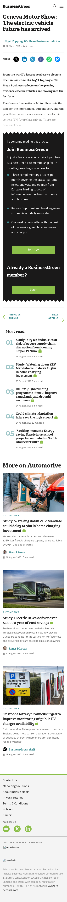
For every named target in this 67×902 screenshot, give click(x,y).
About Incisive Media (16, 792)
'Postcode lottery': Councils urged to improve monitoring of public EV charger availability (32, 719)
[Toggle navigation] (60, 6)
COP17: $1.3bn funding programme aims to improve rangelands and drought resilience (36, 394)
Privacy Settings (13, 798)
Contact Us (10, 780)
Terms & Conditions (15, 803)
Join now (33, 250)
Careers (8, 815)
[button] (54, 6)
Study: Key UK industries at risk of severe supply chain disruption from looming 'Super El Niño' (36, 345)
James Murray (18, 648)
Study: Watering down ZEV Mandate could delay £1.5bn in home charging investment (36, 370)
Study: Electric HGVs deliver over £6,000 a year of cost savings (30, 620)
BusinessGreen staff (22, 749)
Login (33, 290)
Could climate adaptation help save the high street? (34, 415)
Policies (8, 809)
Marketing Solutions (16, 786)
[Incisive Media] (9, 860)
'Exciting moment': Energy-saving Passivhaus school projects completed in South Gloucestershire (36, 436)
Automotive (11, 515)
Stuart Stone (17, 552)
